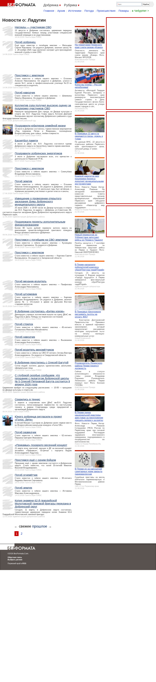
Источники (74, 10)
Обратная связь (15, 557)
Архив (61, 10)
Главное (49, 10)
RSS (24, 563)
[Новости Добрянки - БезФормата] (18, 4)
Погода (89, 10)
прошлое (39, 526)
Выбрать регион (15, 560)
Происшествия (106, 10)
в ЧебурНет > (140, 10)
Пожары (124, 10)
